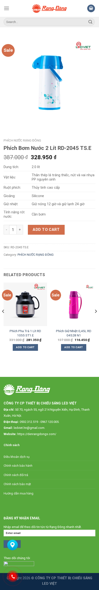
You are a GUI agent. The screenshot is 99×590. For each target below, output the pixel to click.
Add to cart (46, 229)
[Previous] (3, 321)
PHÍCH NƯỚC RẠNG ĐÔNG (22, 140)
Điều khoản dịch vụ (17, 457)
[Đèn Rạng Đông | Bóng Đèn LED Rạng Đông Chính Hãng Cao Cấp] (49, 8)
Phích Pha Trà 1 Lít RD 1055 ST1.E (25, 333)
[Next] (95, 321)
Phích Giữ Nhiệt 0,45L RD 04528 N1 (73, 333)
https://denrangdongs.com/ (36, 434)
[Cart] (91, 8)
